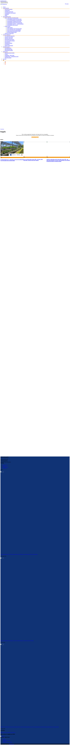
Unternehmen (6, 8)
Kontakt (4, 59)
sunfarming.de (11, 744)
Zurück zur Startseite (35, 137)
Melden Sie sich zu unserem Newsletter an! (7, 732)
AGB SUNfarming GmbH (7, 742)
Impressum (4, 741)
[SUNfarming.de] (3, 4)
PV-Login (66, 3)
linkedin (1, 0)
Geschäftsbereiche (7, 16)
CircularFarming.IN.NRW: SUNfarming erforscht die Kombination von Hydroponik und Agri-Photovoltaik (12, 160)
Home (4, 7)
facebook (4, 0)
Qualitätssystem (6, 46)
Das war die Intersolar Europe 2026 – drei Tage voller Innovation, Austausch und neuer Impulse (33, 160)
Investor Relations (6, 34)
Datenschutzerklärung (6, 740)
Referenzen (5, 51)
